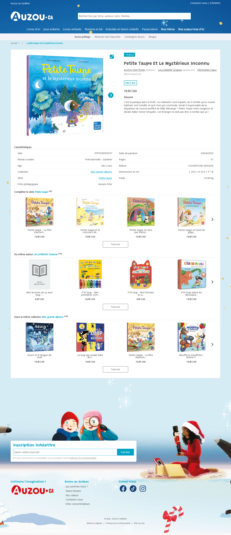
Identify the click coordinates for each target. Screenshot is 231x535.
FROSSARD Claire (207, 70)
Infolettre (215, 3)
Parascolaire (150, 29)
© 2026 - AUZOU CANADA (115, 518)
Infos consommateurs (78, 503)
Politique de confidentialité (82, 457)
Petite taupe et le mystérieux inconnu (45, 43)
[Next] (111, 95)
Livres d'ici (33, 29)
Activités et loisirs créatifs (122, 29)
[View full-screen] (112, 57)
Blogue (152, 36)
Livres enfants (72, 29)
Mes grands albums (101, 171)
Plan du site (139, 523)
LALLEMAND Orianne (170, 70)
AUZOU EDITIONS (134, 70)
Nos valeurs (72, 495)
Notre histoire (73, 490)
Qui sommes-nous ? (77, 486)
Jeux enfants (51, 29)
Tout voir (115, 244)
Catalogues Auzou (134, 36)
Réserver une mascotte (107, 36)
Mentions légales (94, 523)
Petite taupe (105, 178)
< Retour (129, 54)
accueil (14, 43)
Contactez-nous (198, 3)
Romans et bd (93, 29)
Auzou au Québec (20, 3)
